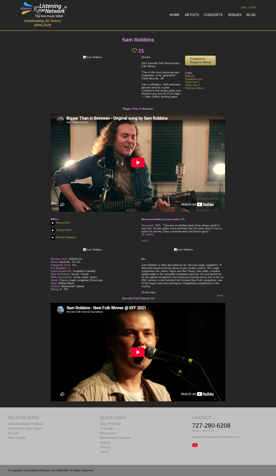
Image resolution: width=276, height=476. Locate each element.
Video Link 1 (192, 82)
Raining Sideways (66, 237)
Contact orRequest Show (200, 60)
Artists (192, 15)
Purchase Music (194, 88)
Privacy (105, 447)
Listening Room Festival (25, 424)
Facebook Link (193, 79)
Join (243, 7)
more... (145, 240)
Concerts (213, 15)
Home (175, 15)
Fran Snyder (17, 438)
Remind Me (62, 222)
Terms (104, 452)
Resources (108, 433)
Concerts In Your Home (24, 428)
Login (252, 7)
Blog (251, 15)
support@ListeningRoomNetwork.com (216, 437)
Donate (13, 433)
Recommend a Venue (115, 438)
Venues (234, 15)
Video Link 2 (192, 85)
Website (190, 76)
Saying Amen (63, 230)
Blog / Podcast (110, 424)
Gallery (105, 442)
